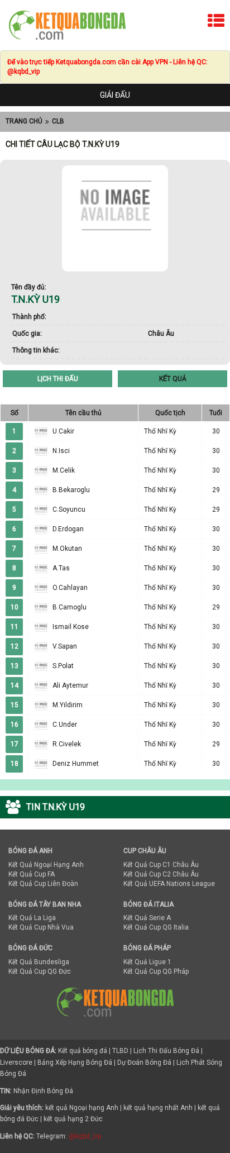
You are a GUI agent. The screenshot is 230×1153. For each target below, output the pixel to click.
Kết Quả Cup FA (31, 874)
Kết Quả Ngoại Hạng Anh (46, 865)
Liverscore (16, 1062)
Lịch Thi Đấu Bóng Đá (166, 1051)
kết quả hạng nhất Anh (158, 1108)
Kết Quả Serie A (147, 918)
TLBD (120, 1051)
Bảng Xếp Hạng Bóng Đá (74, 1062)
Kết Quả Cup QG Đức (39, 971)
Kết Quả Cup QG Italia (156, 927)
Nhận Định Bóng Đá (43, 1091)
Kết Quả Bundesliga (38, 962)
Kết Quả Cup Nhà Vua (41, 927)
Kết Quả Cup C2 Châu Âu (161, 874)
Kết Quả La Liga (32, 918)
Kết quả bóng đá (82, 1051)
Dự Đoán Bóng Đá (144, 1062)
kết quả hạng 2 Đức (73, 1119)
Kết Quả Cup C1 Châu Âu (161, 865)
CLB (58, 121)
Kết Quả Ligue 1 (147, 962)
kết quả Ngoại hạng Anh (81, 1108)
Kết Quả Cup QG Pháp (156, 971)
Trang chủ (24, 121)
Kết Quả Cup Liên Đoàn (43, 884)
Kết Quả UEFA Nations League (169, 884)
